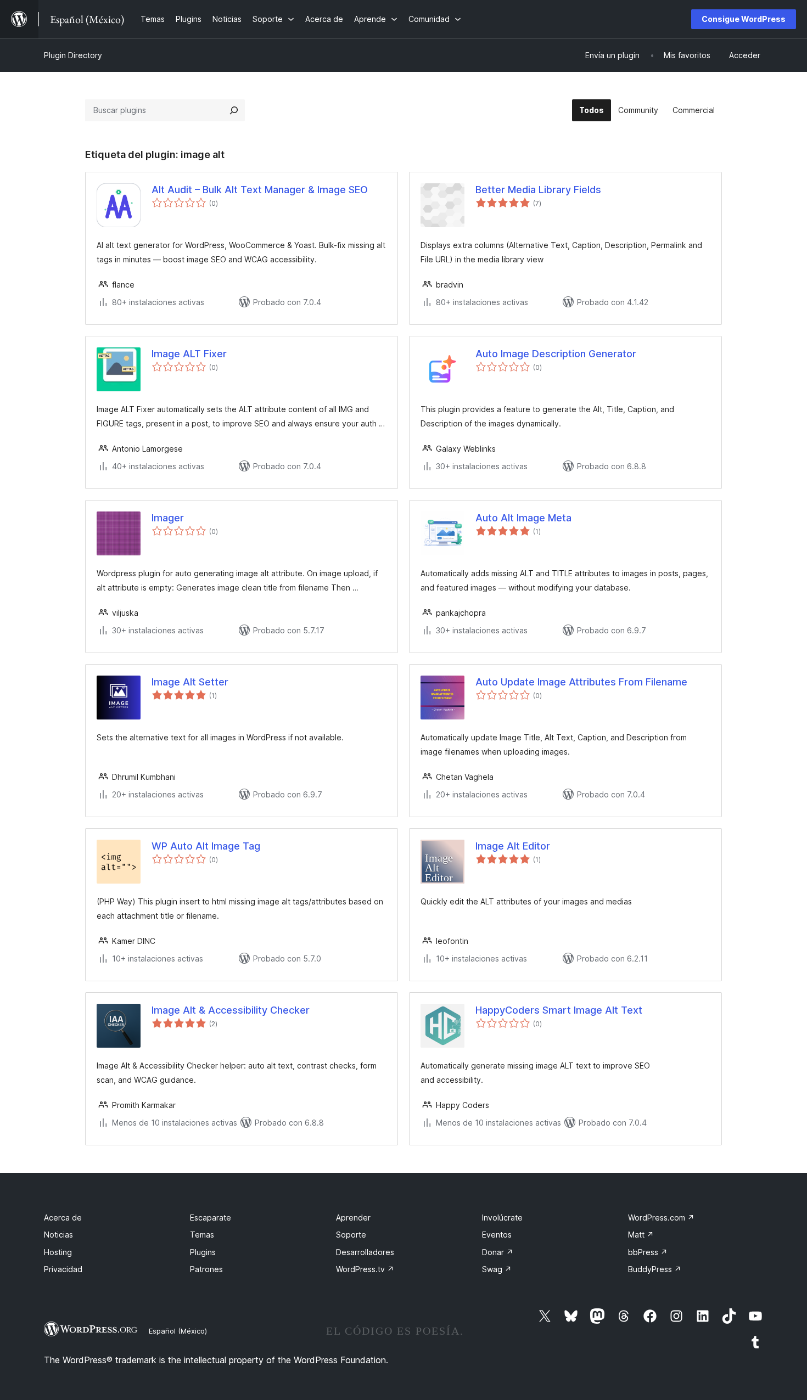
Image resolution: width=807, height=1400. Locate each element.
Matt (641, 1234)
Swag (497, 1269)
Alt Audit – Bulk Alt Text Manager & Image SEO (260, 189)
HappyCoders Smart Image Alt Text (558, 1010)
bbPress (648, 1252)
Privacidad (63, 1269)
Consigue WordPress (744, 19)
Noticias (58, 1234)
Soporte (351, 1234)
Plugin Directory (73, 55)
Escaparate (210, 1217)
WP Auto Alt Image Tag (206, 846)
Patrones (206, 1269)
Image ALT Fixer (189, 353)
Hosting (58, 1252)
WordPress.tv (365, 1269)
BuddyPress (654, 1269)
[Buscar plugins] (234, 110)
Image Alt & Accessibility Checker (231, 1010)
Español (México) (178, 1330)
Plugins (203, 1252)
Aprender (353, 1217)
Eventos (497, 1234)
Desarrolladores (365, 1252)
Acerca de (63, 1217)
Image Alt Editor (512, 846)
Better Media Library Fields (538, 189)
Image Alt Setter (190, 682)
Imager (168, 518)
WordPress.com (661, 1217)
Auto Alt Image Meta (523, 518)
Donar (497, 1252)
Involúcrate (502, 1217)
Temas (202, 1234)
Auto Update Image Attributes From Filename (581, 682)
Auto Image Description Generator (555, 353)
